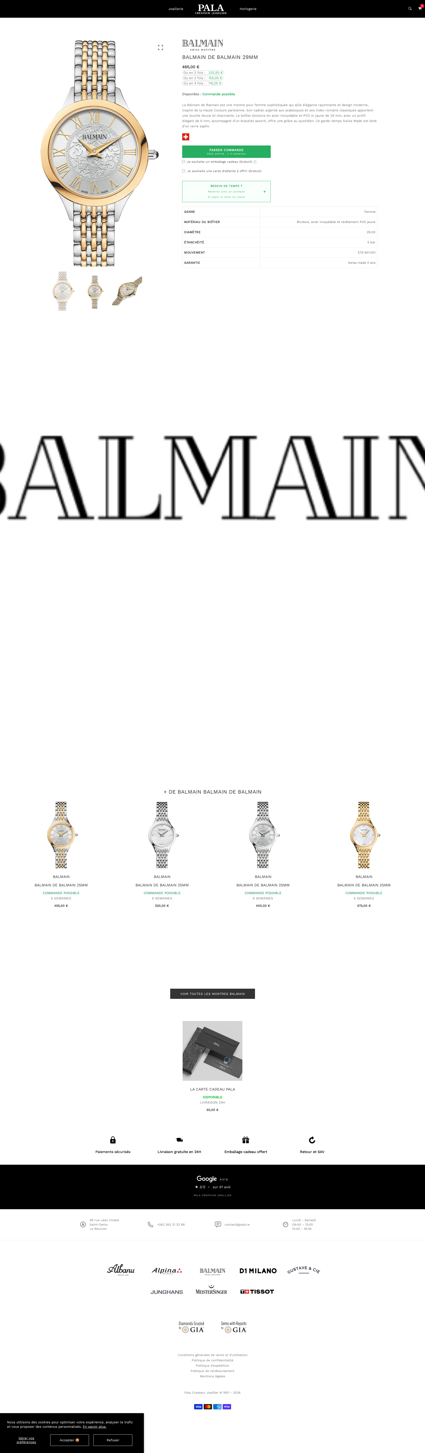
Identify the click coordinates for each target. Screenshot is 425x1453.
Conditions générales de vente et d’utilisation (212, 1355)
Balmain (61, 876)
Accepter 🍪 (69, 1440)
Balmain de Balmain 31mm (162, 885)
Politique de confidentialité (212, 1360)
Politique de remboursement (212, 1371)
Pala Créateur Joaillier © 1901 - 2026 (212, 1392)
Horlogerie (248, 9)
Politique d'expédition (212, 1365)
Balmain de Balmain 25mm (61, 885)
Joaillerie (175, 9)
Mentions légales (212, 1376)
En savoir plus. (94, 1427)
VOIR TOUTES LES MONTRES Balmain (212, 994)
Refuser (113, 1440)
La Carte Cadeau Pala (212, 1089)
